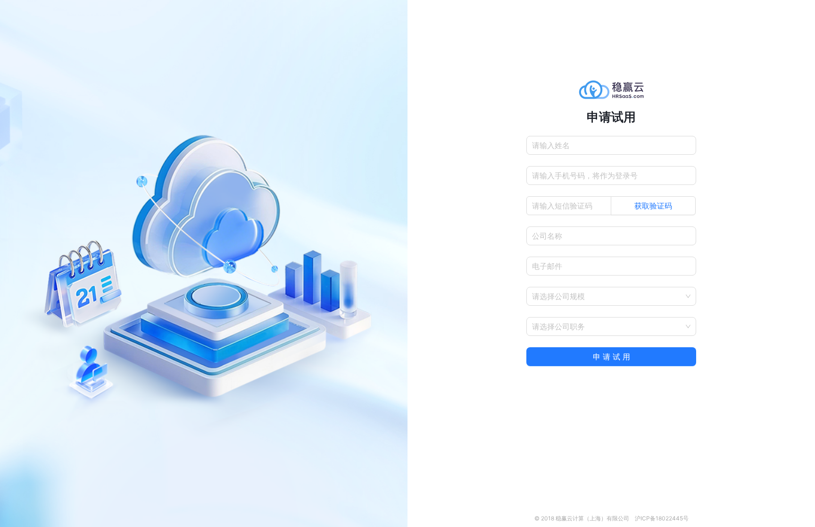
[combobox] (608, 296)
